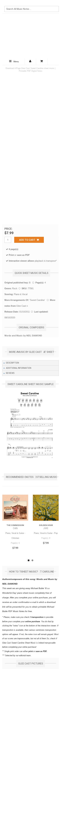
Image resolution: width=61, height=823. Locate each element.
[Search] (56, 4)
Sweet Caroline (37, 300)
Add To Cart (28, 239)
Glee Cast (21, 306)
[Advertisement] (30, 36)
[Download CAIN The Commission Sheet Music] (15, 508)
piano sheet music (25, 593)
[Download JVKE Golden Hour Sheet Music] (46, 508)
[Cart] (41, 61)
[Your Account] (30, 61)
